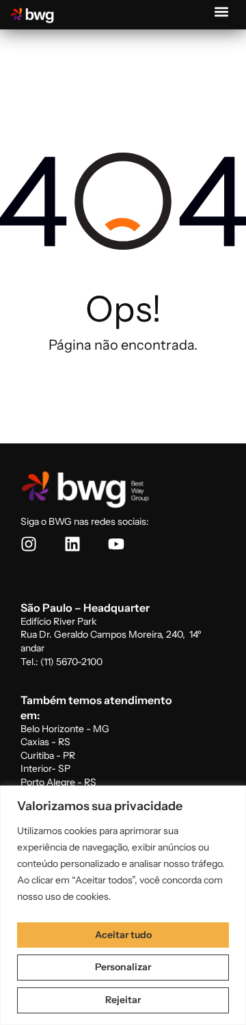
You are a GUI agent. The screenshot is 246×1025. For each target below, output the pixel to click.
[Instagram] (28, 544)
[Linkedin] (72, 544)
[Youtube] (116, 544)
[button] (221, 11)
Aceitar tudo (123, 935)
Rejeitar (123, 1000)
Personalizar (123, 967)
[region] (123, 905)
